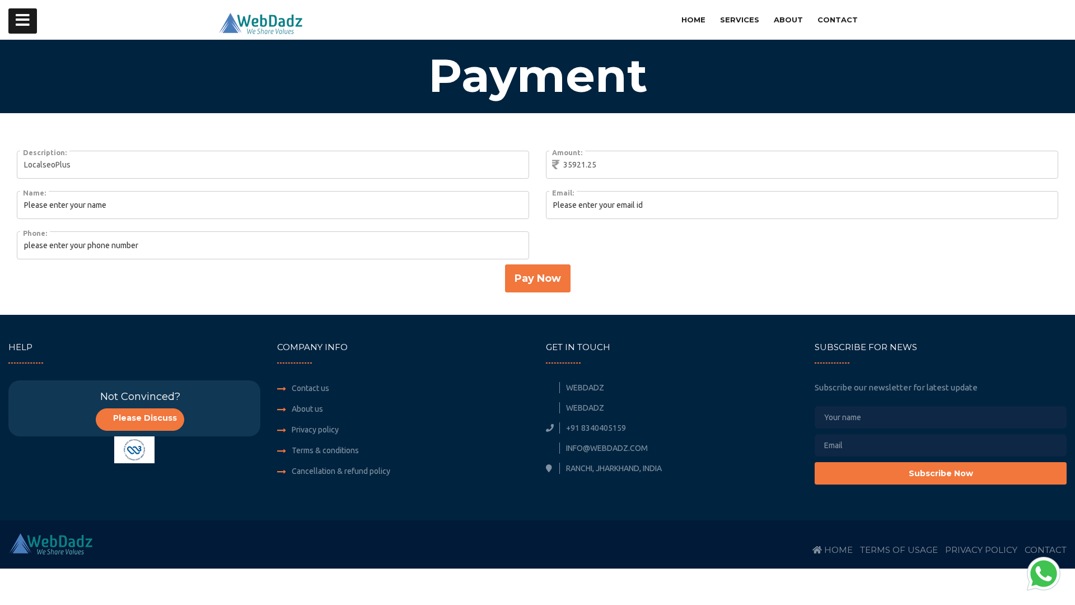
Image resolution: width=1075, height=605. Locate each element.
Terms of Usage (899, 549)
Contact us (310, 388)
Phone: (35, 233)
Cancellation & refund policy (341, 471)
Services (739, 19)
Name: (34, 193)
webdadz (584, 387)
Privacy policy (315, 429)
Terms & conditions (325, 450)
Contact (837, 19)
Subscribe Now (941, 473)
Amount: (567, 152)
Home (693, 19)
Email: (563, 193)
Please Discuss (144, 418)
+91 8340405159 (595, 428)
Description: (45, 152)
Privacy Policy (981, 549)
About (788, 19)
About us (307, 408)
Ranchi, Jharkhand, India (613, 468)
